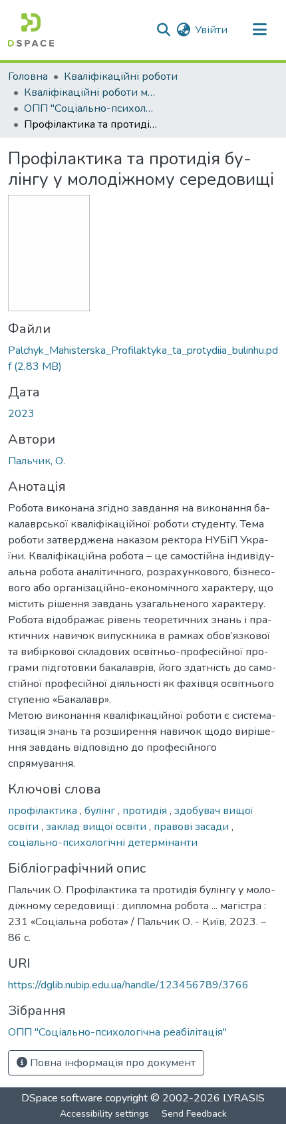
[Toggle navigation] (259, 30)
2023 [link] (21, 413)
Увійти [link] (211, 30)
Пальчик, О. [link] (36, 461)
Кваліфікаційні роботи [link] (121, 76)
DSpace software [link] (61, 1098)
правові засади (192, 826)
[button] (31, 30)
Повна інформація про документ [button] (111, 1062)
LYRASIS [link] (244, 1098)
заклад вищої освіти (97, 826)
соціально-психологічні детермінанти (103, 842)
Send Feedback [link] (194, 1113)
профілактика (44, 810)
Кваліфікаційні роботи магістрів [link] (90, 92)
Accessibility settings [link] (104, 1113)
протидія (146, 810)
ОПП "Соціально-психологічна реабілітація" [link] (90, 108)
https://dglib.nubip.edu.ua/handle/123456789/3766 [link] (128, 985)
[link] (143, 358)
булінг (101, 810)
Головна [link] (28, 76)
